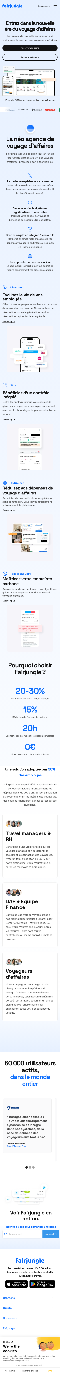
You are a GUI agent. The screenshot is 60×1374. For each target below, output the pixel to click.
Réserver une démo (30, 48)
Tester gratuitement (30, 57)
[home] (12, 6)
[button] (55, 6)
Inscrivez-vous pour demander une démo (31, 1226)
